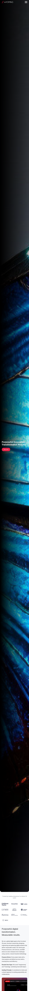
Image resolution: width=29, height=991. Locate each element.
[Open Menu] (26, 2)
